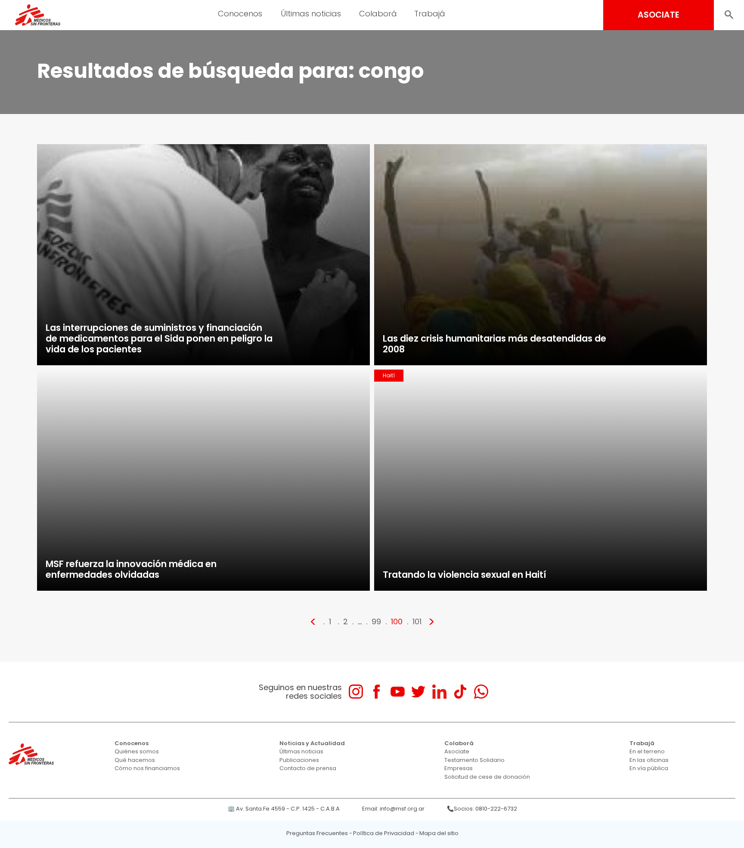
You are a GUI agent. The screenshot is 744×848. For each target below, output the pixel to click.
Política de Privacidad (383, 833)
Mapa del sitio (439, 833)
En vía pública (648, 768)
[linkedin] (439, 692)
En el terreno (647, 751)
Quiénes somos (137, 751)
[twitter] (418, 692)
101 (417, 621)
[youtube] (398, 692)
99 (376, 621)
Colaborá (459, 743)
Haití (389, 375)
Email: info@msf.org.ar (393, 809)
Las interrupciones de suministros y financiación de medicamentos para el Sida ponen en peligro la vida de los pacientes (159, 338)
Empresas (458, 768)
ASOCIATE (658, 15)
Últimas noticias (301, 751)
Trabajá (641, 743)
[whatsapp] (481, 692)
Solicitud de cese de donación (487, 777)
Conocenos (132, 743)
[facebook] (376, 692)
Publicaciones (299, 760)
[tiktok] (460, 692)
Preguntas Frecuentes (317, 833)
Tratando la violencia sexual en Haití (464, 574)
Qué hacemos (135, 760)
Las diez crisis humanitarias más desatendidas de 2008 (494, 343)
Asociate (456, 751)
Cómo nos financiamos (147, 768)
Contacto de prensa (307, 768)
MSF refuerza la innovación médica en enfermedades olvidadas (131, 569)
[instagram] (356, 692)
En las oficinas (649, 760)
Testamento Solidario (474, 760)
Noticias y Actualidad (312, 743)
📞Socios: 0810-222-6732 (482, 809)
